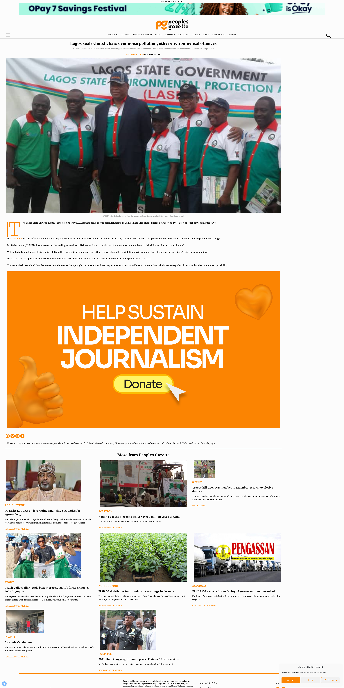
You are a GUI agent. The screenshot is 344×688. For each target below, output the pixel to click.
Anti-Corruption (142, 35)
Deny (310, 680)
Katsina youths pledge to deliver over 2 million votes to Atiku (139, 516)
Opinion (232, 35)
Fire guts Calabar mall (19, 642)
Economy (170, 35)
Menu (18, 35)
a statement (16, 238)
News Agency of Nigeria (16, 529)
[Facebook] (8, 436)
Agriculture (15, 505)
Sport (206, 35)
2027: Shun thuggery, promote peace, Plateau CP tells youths (138, 659)
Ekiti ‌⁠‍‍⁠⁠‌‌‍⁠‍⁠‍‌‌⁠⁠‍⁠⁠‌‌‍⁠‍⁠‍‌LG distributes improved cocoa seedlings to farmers (136, 591)
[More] (22, 436)
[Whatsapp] (17, 436)
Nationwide (218, 35)
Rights (158, 35)
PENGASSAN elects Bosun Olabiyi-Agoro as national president (233, 591)
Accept (290, 680)
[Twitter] (12, 436)
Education (183, 35)
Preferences (330, 680)
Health (196, 35)
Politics (125, 35)
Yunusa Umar (198, 506)
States (197, 482)
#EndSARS (113, 35)
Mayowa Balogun (135, 54)
